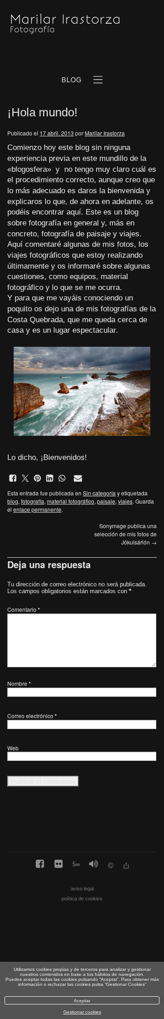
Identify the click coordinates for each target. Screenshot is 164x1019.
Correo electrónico (32, 715)
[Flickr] (58, 864)
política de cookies (82, 898)
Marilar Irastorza (105, 133)
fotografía (32, 501)
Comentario (23, 609)
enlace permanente (37, 509)
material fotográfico (70, 501)
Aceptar (82, 1000)
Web (13, 748)
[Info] (110, 866)
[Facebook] (40, 864)
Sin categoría (99, 493)
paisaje (106, 501)
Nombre (19, 683)
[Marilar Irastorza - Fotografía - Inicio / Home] (72, 24)
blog (12, 501)
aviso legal (82, 888)
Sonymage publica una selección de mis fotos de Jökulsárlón (125, 534)
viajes (125, 501)
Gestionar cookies (82, 1011)
